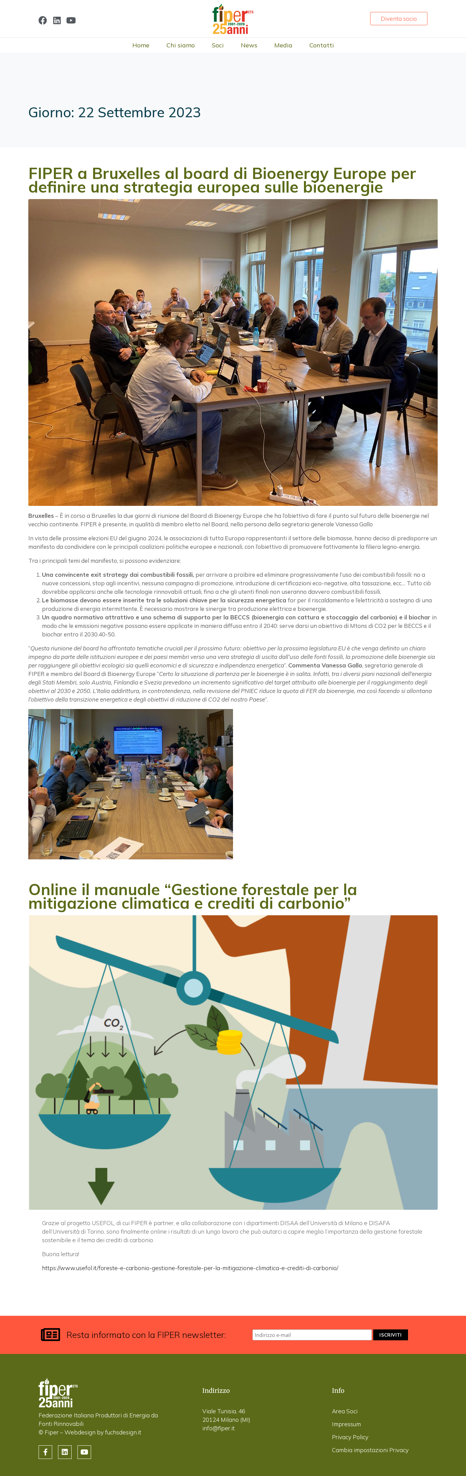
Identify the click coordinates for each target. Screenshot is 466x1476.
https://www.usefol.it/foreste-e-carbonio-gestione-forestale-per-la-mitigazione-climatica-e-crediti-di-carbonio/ (190, 1267)
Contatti (321, 45)
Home (140, 45)
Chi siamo (180, 45)
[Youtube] (71, 20)
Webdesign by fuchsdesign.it (102, 1432)
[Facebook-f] (45, 1452)
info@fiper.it (218, 1428)
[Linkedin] (57, 20)
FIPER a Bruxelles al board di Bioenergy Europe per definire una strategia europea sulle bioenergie (222, 180)
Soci (218, 45)
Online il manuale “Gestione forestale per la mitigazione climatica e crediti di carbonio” (192, 896)
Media (283, 45)
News (249, 45)
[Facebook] (43, 20)
